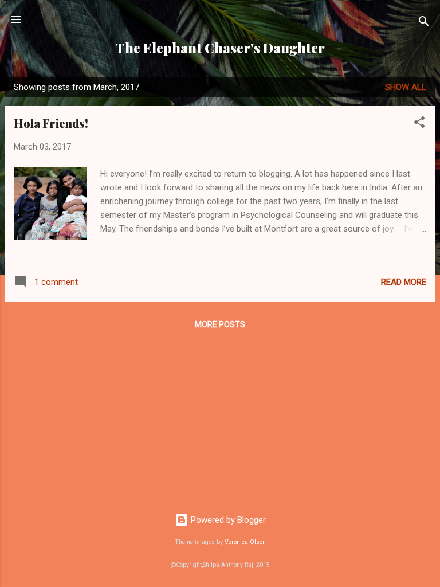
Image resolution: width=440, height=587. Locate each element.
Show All (405, 87)
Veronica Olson (245, 542)
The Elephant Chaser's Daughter (220, 48)
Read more (403, 282)
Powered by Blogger (227, 520)
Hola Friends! (51, 123)
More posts (220, 324)
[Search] (424, 23)
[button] (419, 124)
